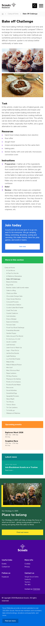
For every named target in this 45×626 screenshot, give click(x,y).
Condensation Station (13, 305)
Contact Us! (6, 567)
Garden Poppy (11, 333)
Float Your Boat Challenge (15, 328)
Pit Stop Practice (11, 376)
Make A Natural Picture (13, 365)
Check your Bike (11, 293)
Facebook (5, 577)
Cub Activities (11, 316)
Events (4, 564)
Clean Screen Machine (13, 299)
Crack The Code (11, 310)
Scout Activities (11, 390)
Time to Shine (10, 405)
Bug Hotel (9, 285)
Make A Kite (10, 362)
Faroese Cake (10, 325)
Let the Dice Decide (12, 353)
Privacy (27, 567)
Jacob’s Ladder (11, 342)
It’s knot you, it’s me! (13, 339)
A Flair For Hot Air (12, 273)
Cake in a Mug (11, 290)
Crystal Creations (12, 313)
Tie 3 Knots (10, 402)
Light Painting (11, 356)
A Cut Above (10, 270)
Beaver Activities (11, 282)
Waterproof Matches (13, 413)
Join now (22, 246)
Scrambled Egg (11, 393)
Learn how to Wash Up (14, 348)
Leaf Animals (10, 345)
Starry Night (10, 399)
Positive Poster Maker (13, 385)
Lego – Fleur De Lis (12, 350)
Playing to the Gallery (13, 379)
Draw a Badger (11, 319)
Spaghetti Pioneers (12, 396)
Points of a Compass (13, 382)
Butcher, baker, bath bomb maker (17, 288)
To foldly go (10, 410)
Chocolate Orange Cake (14, 296)
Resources (9, 387)
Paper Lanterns (11, 373)
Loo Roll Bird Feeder (13, 359)
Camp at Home (13, 14)
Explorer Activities (12, 322)
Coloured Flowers (12, 302)
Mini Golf (9, 367)
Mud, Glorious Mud (12, 370)
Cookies (27, 564)
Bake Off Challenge (13, 279)
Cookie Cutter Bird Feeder (14, 308)
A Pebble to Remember (14, 276)
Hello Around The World (14, 336)
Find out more (22, 532)
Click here (36, 589)
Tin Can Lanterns (12, 407)
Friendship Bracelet (12, 330)
